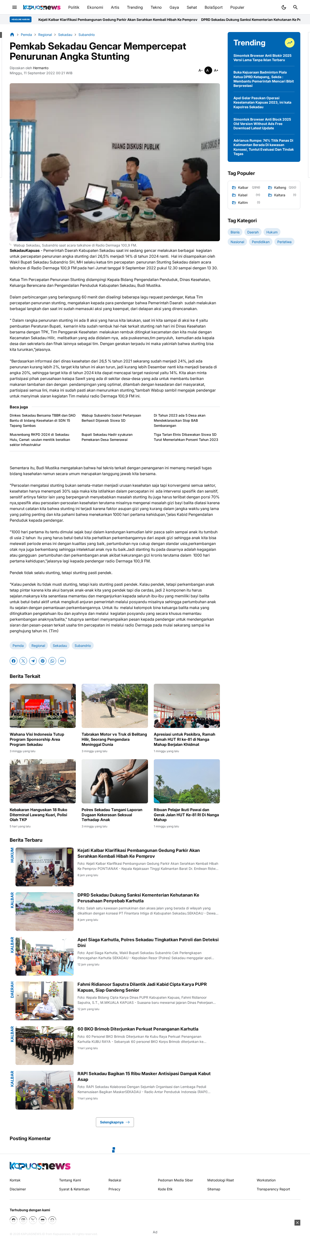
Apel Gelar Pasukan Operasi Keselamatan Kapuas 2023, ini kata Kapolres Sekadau (262, 102)
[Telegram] (33, 661)
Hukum (12, 855)
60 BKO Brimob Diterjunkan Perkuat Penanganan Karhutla (138, 1028)
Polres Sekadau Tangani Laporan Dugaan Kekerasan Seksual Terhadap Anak (112, 814)
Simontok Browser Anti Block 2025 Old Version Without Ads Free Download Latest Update (262, 123)
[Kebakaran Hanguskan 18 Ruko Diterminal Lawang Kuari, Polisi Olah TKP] (43, 781)
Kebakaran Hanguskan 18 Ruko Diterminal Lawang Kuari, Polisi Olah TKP (38, 814)
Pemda (18, 645)
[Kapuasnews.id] (40, 1166)
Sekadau (60, 645)
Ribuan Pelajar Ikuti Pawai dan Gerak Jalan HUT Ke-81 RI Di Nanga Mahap (186, 814)
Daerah (12, 989)
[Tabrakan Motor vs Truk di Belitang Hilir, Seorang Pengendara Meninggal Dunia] (115, 706)
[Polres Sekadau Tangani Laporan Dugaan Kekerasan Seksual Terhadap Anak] (115, 781)
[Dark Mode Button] (284, 7)
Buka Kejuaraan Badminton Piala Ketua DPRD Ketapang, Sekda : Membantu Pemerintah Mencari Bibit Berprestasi (263, 79)
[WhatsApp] (52, 661)
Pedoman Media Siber (175, 1180)
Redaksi (114, 1180)
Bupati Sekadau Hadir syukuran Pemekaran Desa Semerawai (107, 437)
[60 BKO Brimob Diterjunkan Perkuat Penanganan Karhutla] (45, 1045)
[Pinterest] (42, 661)
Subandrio (83, 645)
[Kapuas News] (42, 7)
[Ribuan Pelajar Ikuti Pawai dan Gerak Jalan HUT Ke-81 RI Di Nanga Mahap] (187, 781)
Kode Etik (165, 1189)
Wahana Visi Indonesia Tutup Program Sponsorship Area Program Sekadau (37, 739)
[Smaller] (200, 70)
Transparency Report (273, 1189)
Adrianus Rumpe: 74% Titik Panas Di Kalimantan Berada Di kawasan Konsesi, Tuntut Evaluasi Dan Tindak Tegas (263, 147)
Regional (38, 645)
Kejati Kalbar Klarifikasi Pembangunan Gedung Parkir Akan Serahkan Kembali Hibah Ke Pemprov (139, 853)
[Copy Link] (62, 661)
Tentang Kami (70, 1180)
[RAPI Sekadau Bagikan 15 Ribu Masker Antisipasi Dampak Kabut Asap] (45, 1090)
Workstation (266, 1180)
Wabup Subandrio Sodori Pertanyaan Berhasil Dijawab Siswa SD (111, 417)
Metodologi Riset (220, 1180)
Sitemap (213, 1189)
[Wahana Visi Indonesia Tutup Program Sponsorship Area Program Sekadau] (43, 706)
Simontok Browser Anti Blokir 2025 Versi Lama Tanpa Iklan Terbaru (262, 57)
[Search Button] (295, 7)
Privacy (114, 1189)
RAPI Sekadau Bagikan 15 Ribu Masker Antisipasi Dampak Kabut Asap (144, 1076)
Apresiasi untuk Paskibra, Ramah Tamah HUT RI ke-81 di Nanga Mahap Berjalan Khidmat (184, 739)
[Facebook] (13, 661)
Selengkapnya (112, 1122)
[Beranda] (12, 34)
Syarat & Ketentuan (74, 1189)
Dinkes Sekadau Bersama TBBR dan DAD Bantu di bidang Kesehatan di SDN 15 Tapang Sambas (43, 420)
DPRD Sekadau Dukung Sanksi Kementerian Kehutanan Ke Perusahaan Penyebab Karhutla (210, 19)
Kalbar (12, 900)
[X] (23, 661)
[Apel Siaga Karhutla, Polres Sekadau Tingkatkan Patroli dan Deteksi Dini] (45, 956)
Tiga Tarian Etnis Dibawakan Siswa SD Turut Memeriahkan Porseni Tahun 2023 (186, 437)
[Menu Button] (14, 7)
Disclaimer (18, 1189)
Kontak (15, 1180)
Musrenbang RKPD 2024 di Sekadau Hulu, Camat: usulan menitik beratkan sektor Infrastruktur (40, 439)
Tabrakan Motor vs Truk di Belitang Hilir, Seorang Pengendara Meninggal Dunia (114, 739)
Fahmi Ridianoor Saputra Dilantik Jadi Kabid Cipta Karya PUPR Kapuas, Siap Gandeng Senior (142, 987)
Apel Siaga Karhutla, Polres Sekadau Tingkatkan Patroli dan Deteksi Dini (148, 942)
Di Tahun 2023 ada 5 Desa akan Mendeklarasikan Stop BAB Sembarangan (179, 420)
